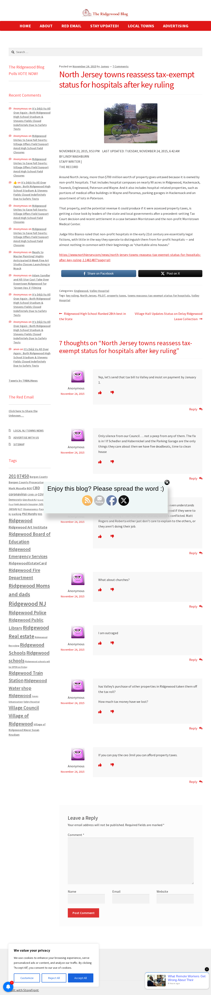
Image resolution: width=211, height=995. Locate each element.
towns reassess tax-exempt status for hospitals (159, 295)
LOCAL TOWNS (141, 25)
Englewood (81, 291)
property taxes (116, 295)
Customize (27, 978)
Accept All (80, 978)
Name (72, 891)
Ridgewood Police (27, 612)
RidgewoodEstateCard (28, 563)
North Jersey (88, 295)
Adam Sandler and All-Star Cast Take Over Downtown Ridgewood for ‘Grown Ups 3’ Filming (31, 281)
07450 (23, 476)
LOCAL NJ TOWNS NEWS (28, 430)
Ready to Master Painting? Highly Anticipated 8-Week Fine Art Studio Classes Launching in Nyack (31, 260)
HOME (25, 25)
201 (12, 476)
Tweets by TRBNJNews (23, 380)
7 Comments (121, 66)
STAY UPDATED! (104, 25)
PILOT (102, 295)
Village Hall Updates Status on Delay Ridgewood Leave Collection (168, 316)
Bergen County (39, 477)
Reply (193, 409)
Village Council (24, 708)
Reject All (54, 978)
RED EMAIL (71, 25)
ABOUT (46, 25)
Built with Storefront (24, 990)
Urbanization (16, 701)
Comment (76, 835)
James (105, 66)
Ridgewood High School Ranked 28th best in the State (92, 316)
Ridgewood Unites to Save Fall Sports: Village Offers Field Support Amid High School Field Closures (31, 144)
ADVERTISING (175, 25)
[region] (53, 965)
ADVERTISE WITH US (26, 437)
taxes (35, 696)
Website (162, 891)
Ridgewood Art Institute (28, 527)
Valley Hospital (99, 291)
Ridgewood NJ (27, 603)
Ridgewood (21, 520)
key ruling (72, 295)
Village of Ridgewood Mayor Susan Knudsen (27, 729)
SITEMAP (19, 444)
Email (116, 891)
